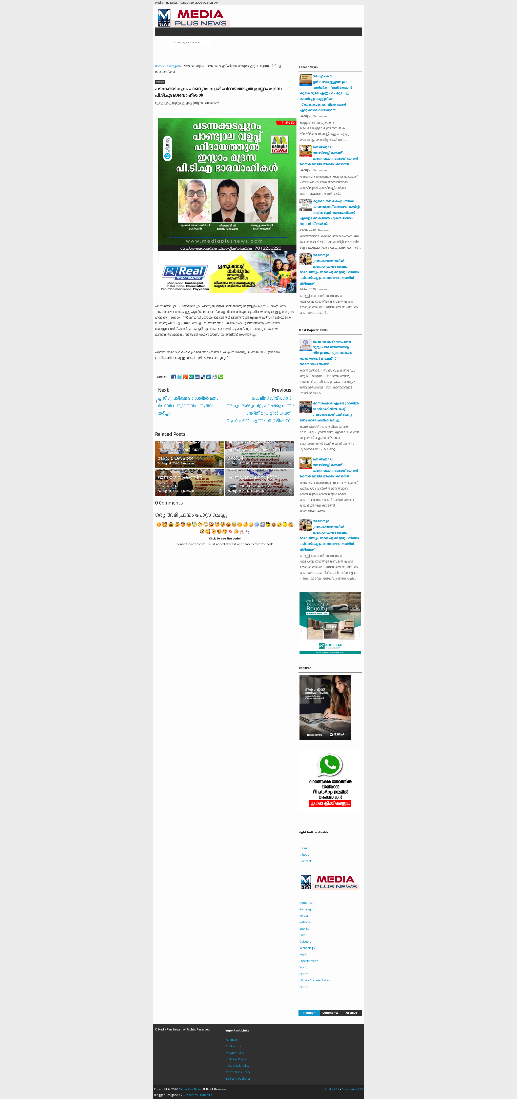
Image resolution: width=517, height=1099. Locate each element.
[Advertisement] (286, 50)
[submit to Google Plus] (185, 377)
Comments (330, 1012)
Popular (309, 1012)
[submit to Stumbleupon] (191, 377)
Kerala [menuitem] (303, 915)
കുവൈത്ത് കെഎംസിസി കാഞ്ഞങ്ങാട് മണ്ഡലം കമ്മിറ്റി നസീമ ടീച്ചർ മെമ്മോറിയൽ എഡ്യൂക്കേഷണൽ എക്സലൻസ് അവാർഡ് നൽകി (329, 212)
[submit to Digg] (197, 377)
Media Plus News (190, 1089)
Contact (306, 861)
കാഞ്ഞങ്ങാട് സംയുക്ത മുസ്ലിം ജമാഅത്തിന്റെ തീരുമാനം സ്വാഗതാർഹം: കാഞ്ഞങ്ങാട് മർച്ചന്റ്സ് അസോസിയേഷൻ (326, 353)
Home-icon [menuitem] (306, 903)
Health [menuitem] (303, 954)
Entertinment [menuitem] (308, 961)
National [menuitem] (305, 922)
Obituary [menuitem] (305, 941)
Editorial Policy (236, 1059)
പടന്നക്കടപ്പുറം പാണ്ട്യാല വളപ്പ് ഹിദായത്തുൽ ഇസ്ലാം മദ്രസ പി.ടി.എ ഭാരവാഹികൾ (218, 92)
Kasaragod (160, 82)
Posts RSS (332, 1089)
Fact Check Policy (237, 1065)
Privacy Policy (235, 1052)
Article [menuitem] (303, 974)
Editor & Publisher (238, 1078)
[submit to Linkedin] (208, 377)
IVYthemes (190, 1095)
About (305, 854)
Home (304, 848)
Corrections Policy (238, 1072)
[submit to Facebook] (173, 377)
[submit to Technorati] (220, 377)
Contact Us (233, 1046)
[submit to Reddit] (214, 377)
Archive (351, 1012)
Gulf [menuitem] (302, 935)
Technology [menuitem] (307, 948)
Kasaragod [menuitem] (306, 909)
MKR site (206, 1095)
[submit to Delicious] (203, 377)
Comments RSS (352, 1089)
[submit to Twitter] (179, 377)
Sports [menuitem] (304, 928)
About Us (232, 1040)
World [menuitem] (303, 967)
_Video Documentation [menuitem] (315, 980)
